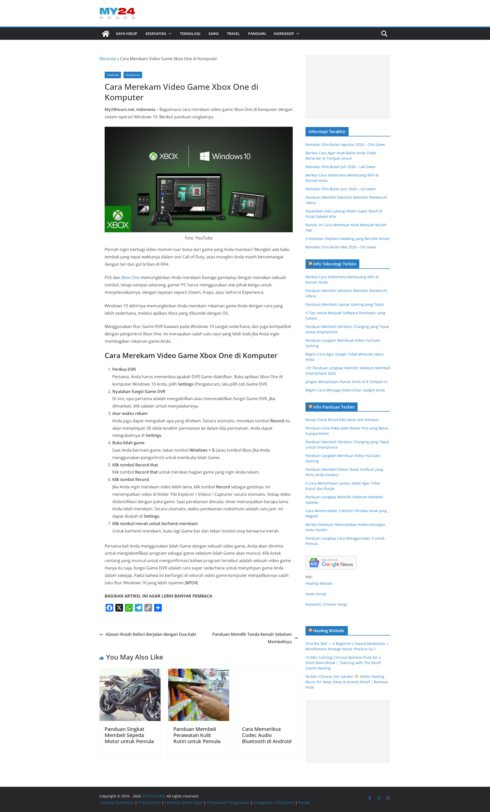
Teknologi (190, 33)
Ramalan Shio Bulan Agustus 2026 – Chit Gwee (345, 144)
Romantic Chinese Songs (326, 604)
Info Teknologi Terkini (334, 264)
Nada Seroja (315, 593)
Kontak (304, 802)
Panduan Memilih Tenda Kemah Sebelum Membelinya (252, 637)
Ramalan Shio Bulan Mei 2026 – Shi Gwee (340, 247)
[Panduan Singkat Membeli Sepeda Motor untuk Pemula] (130, 672)
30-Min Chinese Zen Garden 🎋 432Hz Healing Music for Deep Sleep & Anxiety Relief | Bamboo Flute (346, 682)
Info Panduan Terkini (333, 407)
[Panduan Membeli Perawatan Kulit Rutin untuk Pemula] (198, 672)
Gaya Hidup (126, 33)
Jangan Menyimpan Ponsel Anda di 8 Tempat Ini (346, 381)
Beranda (108, 58)
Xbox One (130, 277)
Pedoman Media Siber (184, 802)
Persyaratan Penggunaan (228, 802)
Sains (214, 33)
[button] (169, 33)
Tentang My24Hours (117, 802)
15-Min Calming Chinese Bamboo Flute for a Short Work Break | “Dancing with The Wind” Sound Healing (343, 662)
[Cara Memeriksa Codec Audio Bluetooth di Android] (267, 672)
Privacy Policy (149, 802)
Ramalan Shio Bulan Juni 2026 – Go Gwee (340, 188)
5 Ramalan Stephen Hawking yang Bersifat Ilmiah (347, 238)
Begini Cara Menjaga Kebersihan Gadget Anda (345, 390)
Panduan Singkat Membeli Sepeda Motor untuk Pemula (129, 735)
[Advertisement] (347, 87)
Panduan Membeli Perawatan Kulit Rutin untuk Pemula (196, 735)
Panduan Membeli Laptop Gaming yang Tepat (344, 304)
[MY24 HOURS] (106, 34)
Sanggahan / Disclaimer (274, 802)
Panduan (257, 33)
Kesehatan (155, 33)
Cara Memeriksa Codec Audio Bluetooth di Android (266, 735)
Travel (233, 33)
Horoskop (284, 33)
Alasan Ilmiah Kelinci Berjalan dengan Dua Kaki (151, 634)
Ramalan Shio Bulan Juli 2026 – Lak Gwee (340, 166)
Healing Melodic (319, 583)
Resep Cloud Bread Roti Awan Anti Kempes (342, 419)
